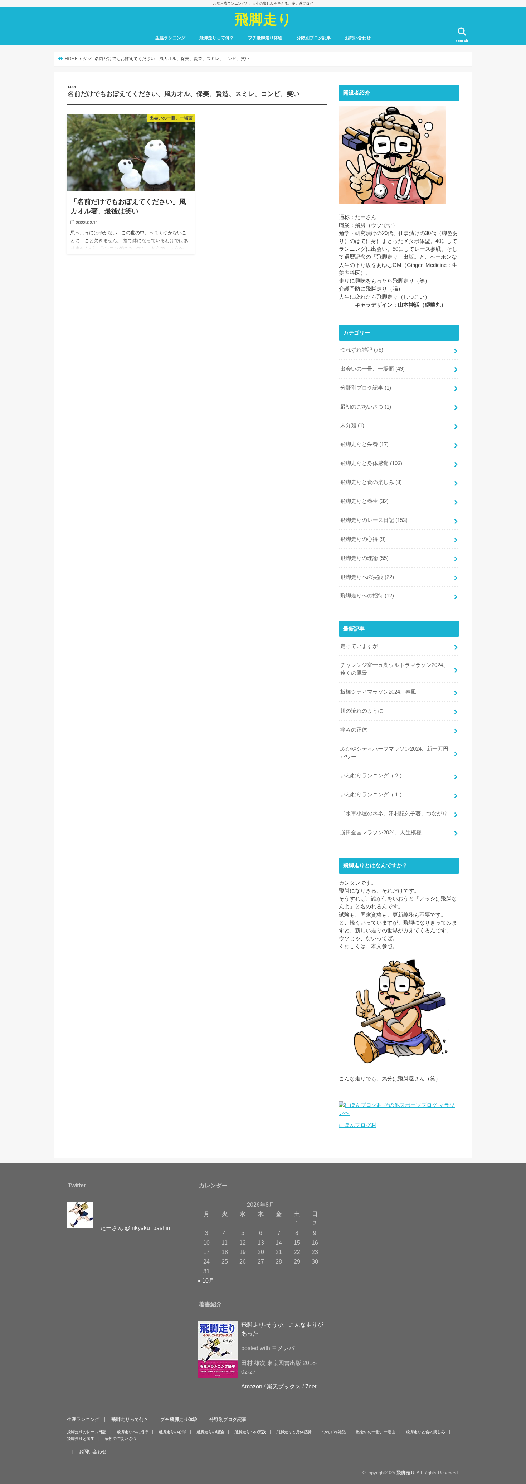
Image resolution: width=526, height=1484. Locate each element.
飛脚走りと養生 (364, 501)
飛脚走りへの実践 (367, 577)
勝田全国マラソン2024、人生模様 (381, 832)
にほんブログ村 (357, 1125)
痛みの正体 (353, 730)
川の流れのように (361, 711)
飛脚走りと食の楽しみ (371, 482)
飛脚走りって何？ (216, 37)
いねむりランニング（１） (372, 794)
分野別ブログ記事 (314, 37)
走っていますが (359, 646)
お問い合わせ (358, 37)
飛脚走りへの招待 (367, 596)
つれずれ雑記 (361, 350)
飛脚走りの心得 (363, 539)
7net (310, 1386)
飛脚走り (263, 18)
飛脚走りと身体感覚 (371, 463)
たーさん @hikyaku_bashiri (135, 1228)
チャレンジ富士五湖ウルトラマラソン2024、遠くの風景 (394, 669)
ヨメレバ (283, 1348)
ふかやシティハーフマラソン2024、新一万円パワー (394, 753)
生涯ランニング (170, 37)
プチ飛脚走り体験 (265, 37)
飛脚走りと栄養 (364, 444)
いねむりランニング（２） (372, 775)
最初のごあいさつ (365, 407)
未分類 (352, 425)
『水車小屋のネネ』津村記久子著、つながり (394, 813)
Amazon (251, 1386)
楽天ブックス (284, 1386)
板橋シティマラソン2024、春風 (378, 692)
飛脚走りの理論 (364, 558)
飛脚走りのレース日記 (374, 520)
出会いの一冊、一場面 (372, 369)
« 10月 (206, 1280)
